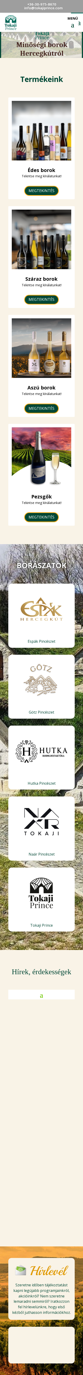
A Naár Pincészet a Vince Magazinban (41, 1209)
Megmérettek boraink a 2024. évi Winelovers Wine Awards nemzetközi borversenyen (41, 1063)
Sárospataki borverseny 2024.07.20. (41, 1138)
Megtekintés (41, 190)
